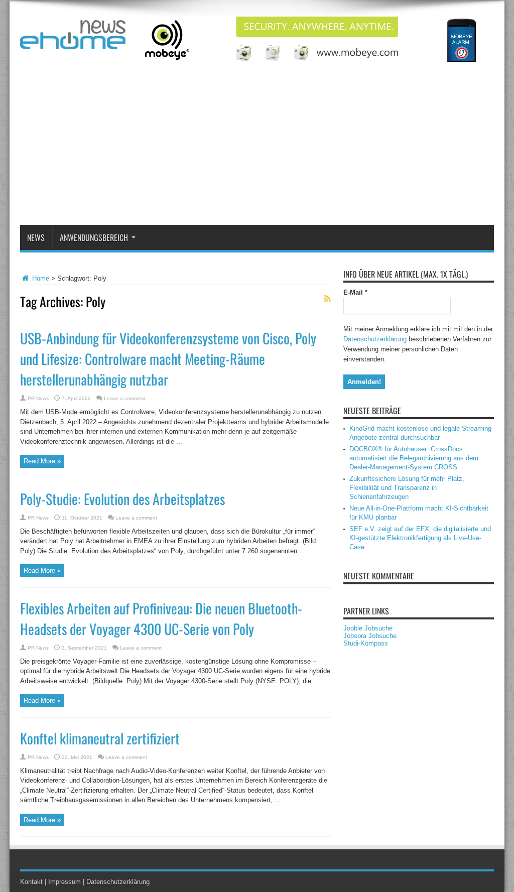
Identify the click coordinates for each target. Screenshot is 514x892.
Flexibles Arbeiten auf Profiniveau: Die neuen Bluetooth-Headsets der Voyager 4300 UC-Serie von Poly (161, 618)
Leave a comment (125, 398)
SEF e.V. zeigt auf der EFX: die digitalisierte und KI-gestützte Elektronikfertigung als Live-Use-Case (420, 538)
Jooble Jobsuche (368, 628)
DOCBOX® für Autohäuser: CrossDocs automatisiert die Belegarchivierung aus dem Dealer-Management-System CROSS (413, 458)
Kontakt (31, 881)
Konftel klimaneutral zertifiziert (100, 738)
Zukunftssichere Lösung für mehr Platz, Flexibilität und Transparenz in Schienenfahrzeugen (406, 487)
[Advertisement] (257, 149)
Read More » (42, 461)
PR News (38, 398)
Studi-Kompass (365, 643)
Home (39, 278)
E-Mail (355, 292)
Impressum (64, 881)
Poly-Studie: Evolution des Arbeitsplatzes (122, 498)
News (36, 237)
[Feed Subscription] (327, 299)
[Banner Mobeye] (311, 59)
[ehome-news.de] (72, 42)
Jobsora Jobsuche (370, 636)
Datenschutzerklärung (375, 339)
